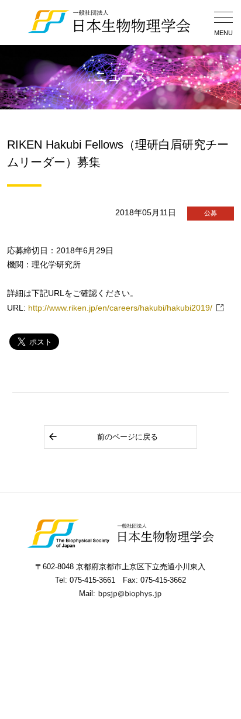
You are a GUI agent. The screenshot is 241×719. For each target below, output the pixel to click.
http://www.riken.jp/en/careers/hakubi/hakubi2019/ (120, 308)
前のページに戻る (127, 436)
